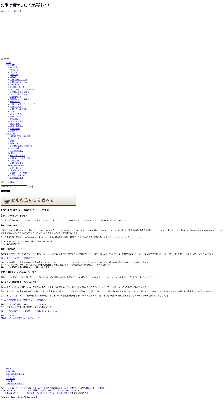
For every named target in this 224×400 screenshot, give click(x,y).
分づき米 (14, 72)
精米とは (14, 70)
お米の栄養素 (15, 107)
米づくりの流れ (16, 114)
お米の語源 (15, 161)
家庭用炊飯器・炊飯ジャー (21, 99)
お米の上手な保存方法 (19, 92)
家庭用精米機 (15, 97)
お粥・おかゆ (15, 168)
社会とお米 (10, 134)
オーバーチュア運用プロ (30, 390)
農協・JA (14, 143)
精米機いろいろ (21, 318)
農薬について (15, 116)
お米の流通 (15, 138)
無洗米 (13, 77)
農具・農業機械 (16, 126)
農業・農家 (15, 124)
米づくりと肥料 (16, 121)
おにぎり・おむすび (18, 173)
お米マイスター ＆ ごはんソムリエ (24, 104)
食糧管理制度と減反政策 (20, 136)
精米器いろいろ (7, 315)
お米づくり (10, 111)
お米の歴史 (10, 153)
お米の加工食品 (16, 178)
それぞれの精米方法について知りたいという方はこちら (24, 300)
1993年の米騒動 (16, 151)
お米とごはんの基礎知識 (11, 11)
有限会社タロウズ (57, 390)
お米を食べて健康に (18, 109)
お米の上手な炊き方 (18, 94)
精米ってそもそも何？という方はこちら (18, 258)
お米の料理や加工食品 (15, 165)
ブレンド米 (15, 85)
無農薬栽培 (15, 119)
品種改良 (14, 131)
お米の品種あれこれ (18, 82)
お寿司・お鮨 (15, 170)
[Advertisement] (43, 18)
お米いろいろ (33, 318)
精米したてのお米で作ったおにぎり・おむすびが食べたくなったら (29, 311)
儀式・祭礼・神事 (17, 156)
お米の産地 (15, 129)
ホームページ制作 (42, 388)
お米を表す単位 (16, 163)
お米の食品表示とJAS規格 (21, 146)
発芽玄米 (14, 75)
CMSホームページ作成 (94, 388)
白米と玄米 (15, 67)
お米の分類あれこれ (18, 80)
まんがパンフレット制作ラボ (22, 393)
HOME (8, 63)
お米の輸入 (15, 148)
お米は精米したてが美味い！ (22, 89)
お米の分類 (10, 65)
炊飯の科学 (15, 102)
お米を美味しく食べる (15, 87)
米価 (12, 141)
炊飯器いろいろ (7, 318)
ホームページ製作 (68, 388)
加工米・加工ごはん (18, 175)
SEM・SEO (5, 390)
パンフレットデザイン (45, 393)
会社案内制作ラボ (64, 393)
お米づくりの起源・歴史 (20, 158)
